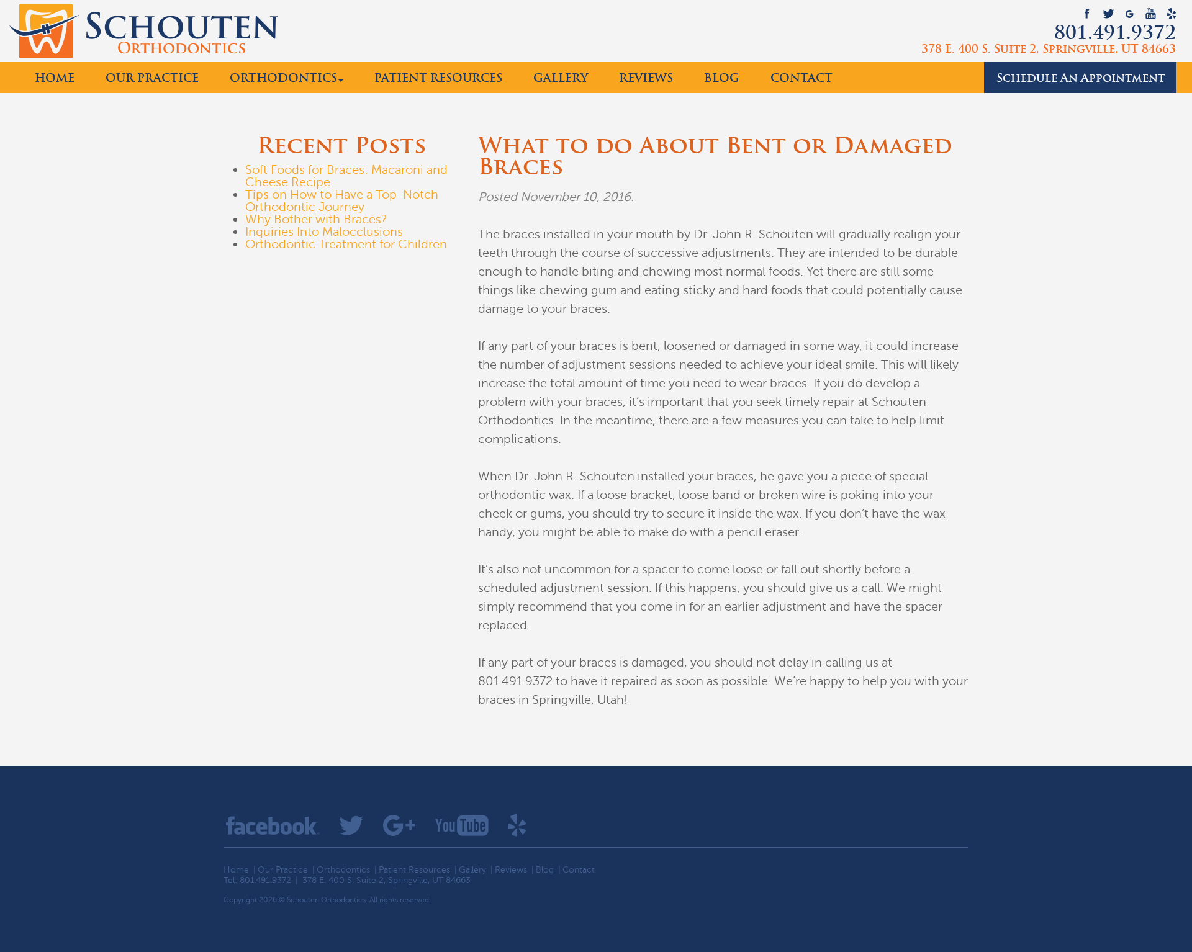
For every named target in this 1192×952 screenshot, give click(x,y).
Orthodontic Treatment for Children (346, 244)
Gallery (560, 79)
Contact (801, 79)
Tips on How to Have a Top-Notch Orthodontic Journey (341, 200)
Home (54, 79)
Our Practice (152, 79)
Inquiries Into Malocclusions (324, 232)
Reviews (646, 79)
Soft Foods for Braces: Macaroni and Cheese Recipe (346, 176)
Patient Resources (438, 79)
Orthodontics (283, 79)
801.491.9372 (1115, 34)
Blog (721, 79)
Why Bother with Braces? (316, 219)
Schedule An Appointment (1080, 79)
